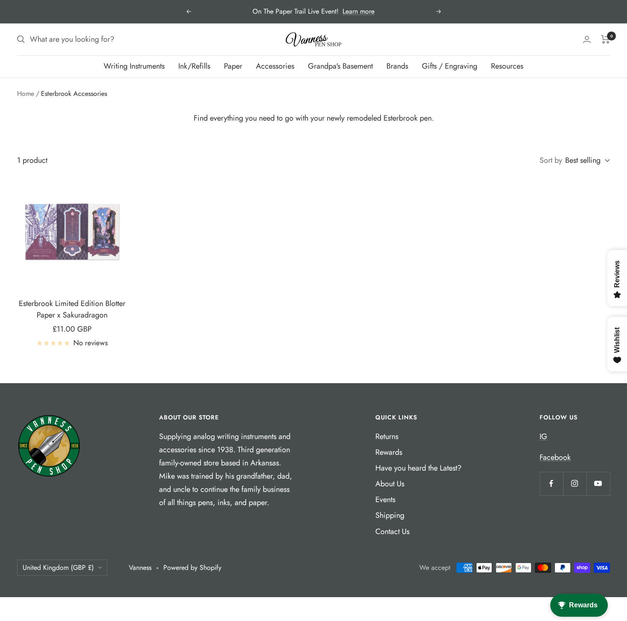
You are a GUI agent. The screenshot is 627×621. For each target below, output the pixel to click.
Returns (386, 436)
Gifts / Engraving (449, 66)
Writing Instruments (134, 66)
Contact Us (392, 531)
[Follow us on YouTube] (598, 483)
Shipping (389, 515)
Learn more (358, 11)
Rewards (388, 452)
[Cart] (605, 39)
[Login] (587, 39)
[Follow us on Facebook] (551, 483)
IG (543, 436)
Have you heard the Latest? (418, 468)
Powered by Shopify (192, 567)
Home (25, 93)
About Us (389, 483)
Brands (397, 66)
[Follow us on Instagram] (574, 483)
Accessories (275, 66)
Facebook (555, 457)
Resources (507, 66)
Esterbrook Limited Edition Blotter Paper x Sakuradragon (72, 309)
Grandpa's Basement (340, 66)
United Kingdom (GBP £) (58, 567)
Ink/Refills (194, 66)
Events (385, 499)
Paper (233, 66)
